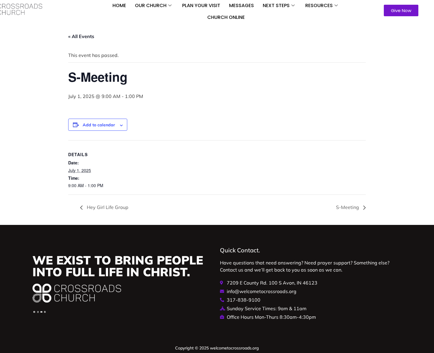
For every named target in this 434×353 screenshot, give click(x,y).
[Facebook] (34, 312)
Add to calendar (99, 125)
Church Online (226, 17)
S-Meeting (348, 207)
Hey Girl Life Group (107, 207)
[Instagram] (38, 312)
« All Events (81, 36)
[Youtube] (41, 312)
